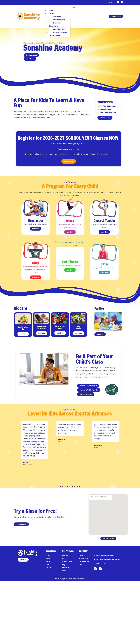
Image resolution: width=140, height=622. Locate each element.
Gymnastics (57, 16)
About (51, 10)
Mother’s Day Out (59, 19)
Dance (70, 221)
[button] (74, 7)
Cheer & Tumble (104, 220)
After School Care (59, 29)
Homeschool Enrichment (55, 24)
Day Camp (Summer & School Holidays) (58, 34)
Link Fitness (70, 262)
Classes (51, 13)
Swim (104, 264)
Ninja (35, 263)
